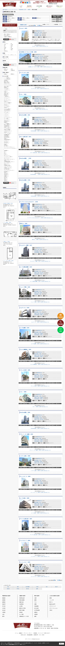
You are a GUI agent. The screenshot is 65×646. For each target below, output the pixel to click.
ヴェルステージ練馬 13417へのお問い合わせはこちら (40, 261)
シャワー (6, 140)
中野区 (3, 612)
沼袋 (40, 294)
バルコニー (6, 116)
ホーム (16, 633)
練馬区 (38, 30)
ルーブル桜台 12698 (24, 498)
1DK (5, 44)
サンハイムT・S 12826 (25, 476)
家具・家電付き (7, 124)
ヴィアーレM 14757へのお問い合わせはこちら (40, 88)
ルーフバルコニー (8, 117)
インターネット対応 (8, 156)
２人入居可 (6, 88)
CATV (5, 154)
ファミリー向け (7, 108)
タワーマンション (54, 608)
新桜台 (41, 79)
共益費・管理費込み (8, 36)
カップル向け (7, 106)
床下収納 (6, 145)
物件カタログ (47, 633)
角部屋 (6, 180)
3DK (5, 48)
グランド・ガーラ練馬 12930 (26, 434)
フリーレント (7, 97)
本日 (12, 69)
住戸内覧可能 (7, 169)
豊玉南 (8, 588)
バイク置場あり (7, 123)
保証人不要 (6, 86)
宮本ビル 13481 (23, 223)
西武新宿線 (36, 294)
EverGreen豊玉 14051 (25, 114)
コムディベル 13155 (24, 307)
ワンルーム (6, 43)
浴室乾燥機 (6, 135)
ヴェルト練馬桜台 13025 (25, 349)
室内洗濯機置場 (7, 109)
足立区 (3, 610)
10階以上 (6, 175)
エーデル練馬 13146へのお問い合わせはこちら (40, 343)
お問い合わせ (49, 6)
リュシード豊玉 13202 (25, 287)
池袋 (35, 598)
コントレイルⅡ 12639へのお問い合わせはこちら (40, 576)
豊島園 (40, 207)
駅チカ (51, 602)
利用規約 (35, 633)
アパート (5, 27)
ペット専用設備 (7, 78)
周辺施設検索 (29, 634)
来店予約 (29, 6)
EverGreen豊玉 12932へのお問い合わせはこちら (40, 428)
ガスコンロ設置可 (8, 102)
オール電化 (6, 118)
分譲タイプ (6, 92)
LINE (60, 331)
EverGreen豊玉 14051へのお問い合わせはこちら (40, 130)
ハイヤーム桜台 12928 (25, 455)
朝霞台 (35, 612)
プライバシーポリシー (28, 633)
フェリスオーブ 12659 (25, 540)
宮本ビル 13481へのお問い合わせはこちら (40, 239)
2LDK (5, 47)
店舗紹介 (21, 633)
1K (11, 43)
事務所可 (6, 87)
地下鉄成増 (36, 610)
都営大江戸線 (36, 32)
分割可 (6, 91)
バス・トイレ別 (7, 133)
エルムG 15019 (23, 28)
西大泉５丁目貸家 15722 (8, 203)
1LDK (12, 44)
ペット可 (52, 600)
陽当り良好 (6, 81)
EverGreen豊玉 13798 (25, 180)
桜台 (40, 78)
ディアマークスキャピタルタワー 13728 (29, 201)
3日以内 (5, 70)
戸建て (51, 610)
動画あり (12, 74)
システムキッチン (8, 130)
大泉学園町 (27, 586)
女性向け (6, 107)
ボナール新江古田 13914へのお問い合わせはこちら (40, 152)
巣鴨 (35, 604)
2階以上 (6, 172)
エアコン (6, 143)
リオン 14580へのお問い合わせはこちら (40, 109)
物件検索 (60, 324)
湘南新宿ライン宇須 (24, 616)
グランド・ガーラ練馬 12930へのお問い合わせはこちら (40, 450)
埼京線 (20, 612)
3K (11, 47)
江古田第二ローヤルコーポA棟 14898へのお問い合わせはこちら (40, 66)
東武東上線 (21, 598)
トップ (21, 6)
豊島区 (3, 598)
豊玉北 (40, 30)
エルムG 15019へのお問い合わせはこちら (40, 46)
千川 (35, 602)
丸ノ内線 (21, 614)
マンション (11, 27)
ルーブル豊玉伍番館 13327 (26, 266)
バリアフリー (7, 90)
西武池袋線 (36, 35)
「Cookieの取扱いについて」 (13, 644)
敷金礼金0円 (52, 604)
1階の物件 (6, 174)
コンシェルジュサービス (9, 170)
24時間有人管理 (7, 165)
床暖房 (6, 144)
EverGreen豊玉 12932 (25, 412)
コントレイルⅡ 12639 (25, 562)
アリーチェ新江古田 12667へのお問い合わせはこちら (40, 534)
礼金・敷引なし (7, 35)
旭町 (18, 586)
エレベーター (7, 119)
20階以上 (6, 176)
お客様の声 (35, 634)
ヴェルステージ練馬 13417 (26, 245)
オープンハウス (7, 100)
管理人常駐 (6, 93)
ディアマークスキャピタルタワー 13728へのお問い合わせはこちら (40, 217)
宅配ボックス (7, 160)
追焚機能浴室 (7, 134)
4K (4, 49)
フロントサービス (8, 166)
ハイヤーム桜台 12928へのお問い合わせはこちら (40, 470)
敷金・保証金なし (7, 34)
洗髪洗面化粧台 (7, 139)
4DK (12, 49)
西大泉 (27, 588)
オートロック (7, 157)
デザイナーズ (7, 83)
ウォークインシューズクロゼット (10, 149)
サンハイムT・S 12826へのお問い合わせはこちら (40, 492)
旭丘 (8, 586)
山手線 (20, 606)
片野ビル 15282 (7, 241)
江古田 (40, 57)
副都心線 (21, 602)
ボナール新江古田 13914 (25, 136)
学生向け (6, 104)
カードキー (6, 98)
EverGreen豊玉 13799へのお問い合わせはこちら (40, 174)
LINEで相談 (39, 6)
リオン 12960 (23, 391)
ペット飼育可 (7, 77)
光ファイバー (7, 155)
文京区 (3, 608)
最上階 (6, 177)
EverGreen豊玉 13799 (25, 158)
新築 (51, 598)
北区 (3, 614)
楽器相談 (6, 80)
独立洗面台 (6, 142)
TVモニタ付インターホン (9, 159)
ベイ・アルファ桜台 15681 (8, 260)
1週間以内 (13, 70)
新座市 (3, 604)
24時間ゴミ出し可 (8, 167)
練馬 (41, 32)
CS (5, 151)
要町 (35, 616)
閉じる (61, 643)
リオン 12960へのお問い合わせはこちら (40, 406)
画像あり (5, 74)
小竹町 (37, 586)
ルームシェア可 (7, 103)
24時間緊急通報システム (9, 161)
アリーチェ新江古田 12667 (26, 518)
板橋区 (3, 600)
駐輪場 (6, 122)
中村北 (18, 588)
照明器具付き (7, 121)
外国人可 (6, 101)
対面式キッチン (7, 132)
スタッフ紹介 (41, 634)
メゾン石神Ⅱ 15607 (7, 222)
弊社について (60, 6)
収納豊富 (6, 150)
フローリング (7, 111)
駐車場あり (6, 171)
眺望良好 (6, 95)
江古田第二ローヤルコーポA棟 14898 (28, 51)
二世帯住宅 (6, 96)
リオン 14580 (23, 94)
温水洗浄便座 (7, 137)
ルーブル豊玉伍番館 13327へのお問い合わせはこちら (40, 281)
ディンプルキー (7, 162)
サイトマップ (40, 633)
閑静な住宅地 (7, 82)
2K (4, 46)
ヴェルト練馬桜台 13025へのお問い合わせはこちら (40, 364)
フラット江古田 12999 (25, 370)
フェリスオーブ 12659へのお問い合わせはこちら (40, 556)
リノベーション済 (8, 85)
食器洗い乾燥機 (7, 129)
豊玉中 (56, 586)
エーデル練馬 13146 (24, 327)
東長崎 (35, 614)
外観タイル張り (7, 127)
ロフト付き (6, 112)
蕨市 (3, 616)
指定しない (6, 69)
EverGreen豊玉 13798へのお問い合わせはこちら (40, 196)
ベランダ (6, 114)
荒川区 (3, 606)
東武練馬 (36, 606)
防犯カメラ (6, 164)
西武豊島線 (36, 207)
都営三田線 (21, 610)
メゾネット (6, 113)
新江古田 (42, 56)
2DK (12, 46)
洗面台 (6, 138)
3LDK (12, 48)
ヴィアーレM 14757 (24, 72)
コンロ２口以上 (7, 128)
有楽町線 (21, 604)
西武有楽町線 (36, 79)
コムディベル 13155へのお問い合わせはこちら (40, 322)
